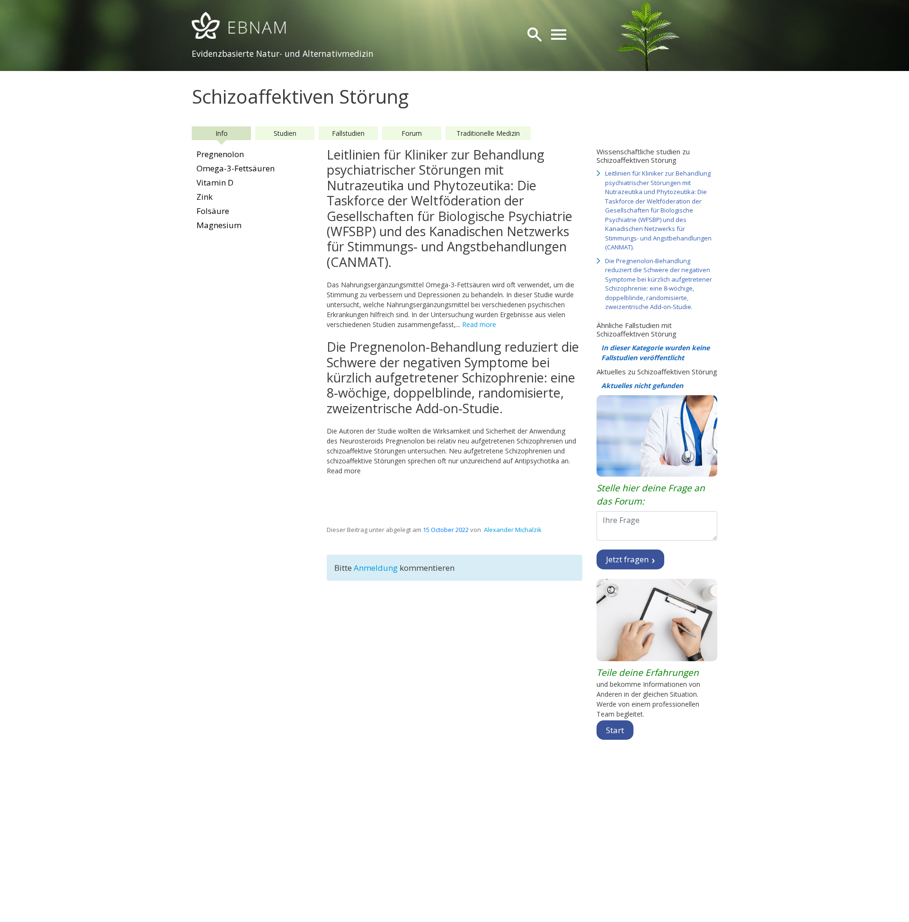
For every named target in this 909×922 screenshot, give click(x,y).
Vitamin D (214, 182)
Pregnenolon (220, 154)
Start (615, 730)
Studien (285, 133)
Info (221, 133)
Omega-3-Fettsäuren (235, 168)
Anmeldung (377, 567)
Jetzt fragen (628, 559)
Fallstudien (348, 133)
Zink (204, 196)
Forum (411, 133)
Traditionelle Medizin (488, 133)
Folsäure (212, 210)
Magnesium (218, 225)
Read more (479, 324)
